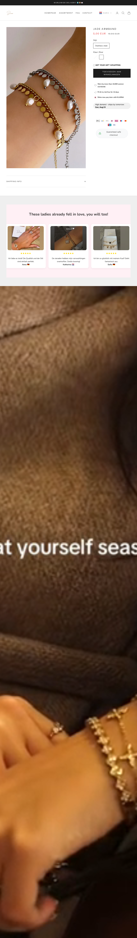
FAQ (78, 13)
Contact (87, 13)
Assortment (66, 13)
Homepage (50, 13)
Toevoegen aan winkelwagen (111, 73)
